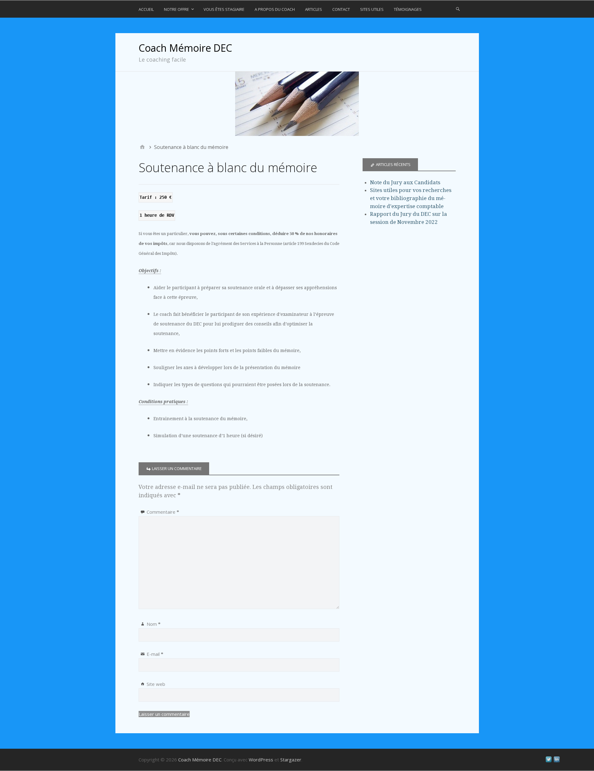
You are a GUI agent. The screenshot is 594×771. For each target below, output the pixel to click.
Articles (313, 9)
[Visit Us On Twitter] (548, 761)
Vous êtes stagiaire (224, 9)
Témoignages (408, 9)
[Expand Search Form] (457, 8)
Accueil (146, 9)
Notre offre (176, 9)
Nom (154, 624)
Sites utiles (372, 9)
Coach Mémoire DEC (185, 47)
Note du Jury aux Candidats (405, 182)
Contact (341, 9)
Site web (156, 684)
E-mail (155, 654)
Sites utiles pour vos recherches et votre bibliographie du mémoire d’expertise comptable (410, 198)
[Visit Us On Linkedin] (557, 761)
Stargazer (290, 759)
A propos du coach (275, 9)
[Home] (142, 147)
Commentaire (163, 512)
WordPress (261, 759)
